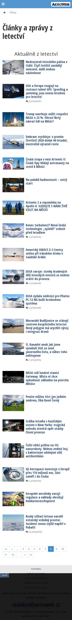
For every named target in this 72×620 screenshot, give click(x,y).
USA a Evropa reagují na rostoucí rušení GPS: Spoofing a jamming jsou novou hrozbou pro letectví (47, 91)
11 (6, 554)
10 (62, 548)
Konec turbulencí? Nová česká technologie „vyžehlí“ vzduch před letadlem (46, 229)
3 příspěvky (34, 237)
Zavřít (4, 575)
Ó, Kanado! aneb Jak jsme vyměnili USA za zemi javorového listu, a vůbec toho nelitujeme (46, 350)
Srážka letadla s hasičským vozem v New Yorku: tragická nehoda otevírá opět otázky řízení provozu (45, 426)
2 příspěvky (34, 360)
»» (31, 554)
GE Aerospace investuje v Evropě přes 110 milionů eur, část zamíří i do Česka (47, 473)
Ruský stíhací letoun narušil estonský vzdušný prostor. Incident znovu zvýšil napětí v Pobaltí (46, 522)
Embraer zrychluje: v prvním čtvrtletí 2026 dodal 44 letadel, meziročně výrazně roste (46, 140)
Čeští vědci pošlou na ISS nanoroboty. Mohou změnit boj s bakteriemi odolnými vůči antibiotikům (47, 450)
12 (12, 554)
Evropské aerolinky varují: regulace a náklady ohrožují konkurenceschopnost (44, 497)
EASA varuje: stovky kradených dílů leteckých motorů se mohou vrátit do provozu (47, 275)
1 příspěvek (34, 283)
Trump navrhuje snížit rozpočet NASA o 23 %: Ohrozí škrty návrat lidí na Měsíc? (47, 118)
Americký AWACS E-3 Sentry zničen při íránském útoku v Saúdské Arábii (44, 253)
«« (6, 548)
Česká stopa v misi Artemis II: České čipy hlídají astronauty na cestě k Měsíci (47, 163)
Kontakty (36, 568)
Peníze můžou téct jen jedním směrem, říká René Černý (46, 398)
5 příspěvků (34, 101)
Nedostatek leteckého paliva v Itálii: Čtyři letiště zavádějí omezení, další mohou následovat (46, 67)
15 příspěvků (35, 531)
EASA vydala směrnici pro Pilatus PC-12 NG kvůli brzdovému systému (47, 300)
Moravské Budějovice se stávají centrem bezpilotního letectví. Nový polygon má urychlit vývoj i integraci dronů (47, 326)
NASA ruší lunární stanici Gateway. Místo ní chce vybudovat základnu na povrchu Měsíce (47, 378)
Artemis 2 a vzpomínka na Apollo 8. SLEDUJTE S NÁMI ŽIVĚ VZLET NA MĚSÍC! (46, 206)
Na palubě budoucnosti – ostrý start (46, 181)
